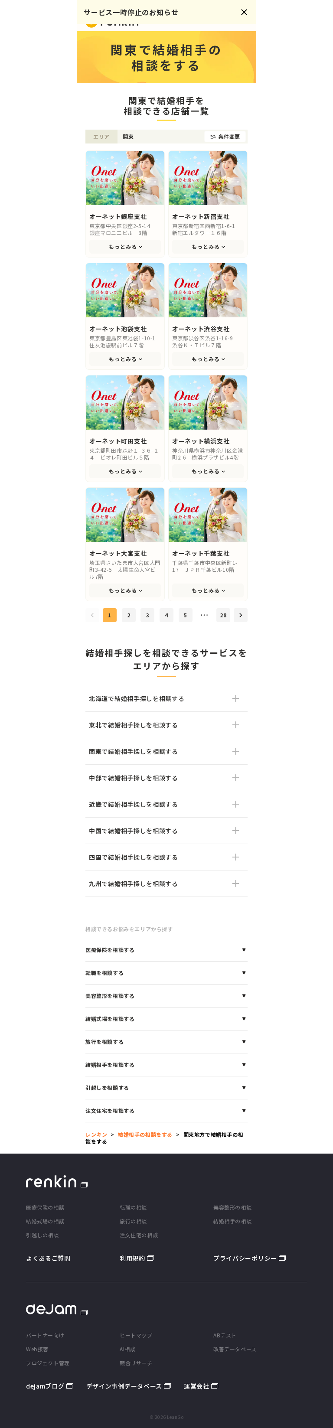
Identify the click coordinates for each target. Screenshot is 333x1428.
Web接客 (37, 1349)
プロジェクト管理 (48, 1362)
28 (223, 615)
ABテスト (225, 1335)
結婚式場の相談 (45, 1221)
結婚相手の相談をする (145, 1134)
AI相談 (127, 1349)
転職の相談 (133, 1207)
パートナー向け (45, 1335)
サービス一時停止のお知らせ (131, 12)
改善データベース (235, 1349)
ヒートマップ (136, 1335)
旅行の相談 (133, 1221)
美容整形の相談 (232, 1207)
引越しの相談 (42, 1235)
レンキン (96, 1134)
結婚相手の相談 (232, 1221)
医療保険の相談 (45, 1207)
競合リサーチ (136, 1362)
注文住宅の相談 (139, 1235)
